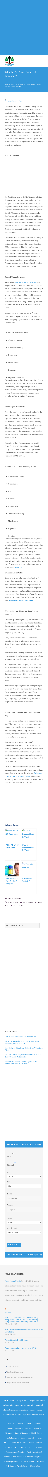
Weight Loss (22, 1466)
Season (9, 1218)
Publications (17, 1456)
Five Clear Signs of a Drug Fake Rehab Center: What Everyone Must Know (22, 1042)
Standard (10, 1165)
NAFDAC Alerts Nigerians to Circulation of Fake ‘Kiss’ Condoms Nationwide (23, 1055)
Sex (8, 1181)
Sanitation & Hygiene (33, 1456)
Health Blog (14, 84)
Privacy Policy (24, 1447)
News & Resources (19, 1442)
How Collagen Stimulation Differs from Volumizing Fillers (24, 1049)
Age (8, 1172)
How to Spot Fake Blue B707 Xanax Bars (20, 1036)
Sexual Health (28, 1461)
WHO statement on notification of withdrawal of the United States (24, 1331)
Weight (9, 1205)
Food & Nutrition (21, 1433)
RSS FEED (8, 1312)
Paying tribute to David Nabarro (16, 1340)
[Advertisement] (24, 26)
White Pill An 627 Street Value (21, 600)
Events (29, 1423)
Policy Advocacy (35, 1442)
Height (9, 1193)
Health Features (30, 84)
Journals (31, 1438)
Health (21, 84)
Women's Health (36, 1466)
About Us (10, 1423)
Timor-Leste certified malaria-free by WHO (21, 1348)
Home (6, 84)
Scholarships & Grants (12, 1461)
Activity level (12, 1228)
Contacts (20, 1423)
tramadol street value (14, 898)
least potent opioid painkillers (25, 282)
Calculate (14, 1245)
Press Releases (10, 1447)
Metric (9, 1156)
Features (27, 1428)
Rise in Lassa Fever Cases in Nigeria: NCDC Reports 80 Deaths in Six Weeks (21, 1062)
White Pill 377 (19, 567)
